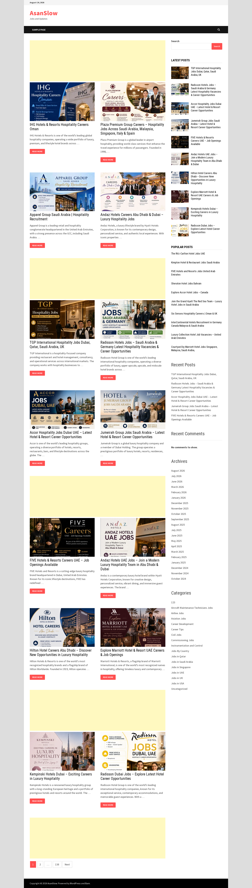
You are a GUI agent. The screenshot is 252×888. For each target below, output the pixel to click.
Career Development (182, 624)
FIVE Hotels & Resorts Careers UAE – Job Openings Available (206, 141)
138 (57, 864)
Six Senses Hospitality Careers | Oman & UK (194, 313)
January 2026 (178, 497)
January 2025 (178, 562)
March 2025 (177, 551)
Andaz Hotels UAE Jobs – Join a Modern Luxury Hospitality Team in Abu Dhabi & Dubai (129, 564)
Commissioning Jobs (182, 640)
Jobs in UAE (177, 672)
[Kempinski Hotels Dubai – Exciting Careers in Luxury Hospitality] (180, 209)
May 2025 (176, 541)
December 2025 (179, 503)
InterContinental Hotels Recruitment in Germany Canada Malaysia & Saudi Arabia (196, 324)
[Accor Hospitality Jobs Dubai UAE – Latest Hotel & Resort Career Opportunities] (180, 104)
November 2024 (179, 573)
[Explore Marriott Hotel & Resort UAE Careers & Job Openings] (180, 192)
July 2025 (176, 530)
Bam (87, 883)
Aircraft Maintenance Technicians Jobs (192, 607)
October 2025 (178, 514)
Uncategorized (179, 688)
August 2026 (178, 470)
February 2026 (179, 492)
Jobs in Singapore (180, 667)
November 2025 (179, 508)
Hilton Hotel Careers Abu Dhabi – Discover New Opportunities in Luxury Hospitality (61, 652)
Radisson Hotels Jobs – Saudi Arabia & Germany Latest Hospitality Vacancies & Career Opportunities (129, 346)
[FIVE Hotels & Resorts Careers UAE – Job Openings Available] (180, 138)
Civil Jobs (176, 634)
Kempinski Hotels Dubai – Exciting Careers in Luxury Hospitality (204, 212)
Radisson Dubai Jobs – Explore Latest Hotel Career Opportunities (205, 229)
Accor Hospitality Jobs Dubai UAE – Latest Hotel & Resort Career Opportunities (61, 434)
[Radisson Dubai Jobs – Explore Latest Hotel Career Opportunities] (180, 226)
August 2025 (178, 524)
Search (175, 41)
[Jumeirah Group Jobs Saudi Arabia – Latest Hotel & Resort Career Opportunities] (180, 121)
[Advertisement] (97, 60)
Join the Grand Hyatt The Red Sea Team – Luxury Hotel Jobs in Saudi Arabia (196, 303)
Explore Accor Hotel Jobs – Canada (189, 292)
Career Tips (177, 629)
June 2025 (176, 535)
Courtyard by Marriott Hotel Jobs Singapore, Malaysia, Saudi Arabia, (194, 348)
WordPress (75, 883)
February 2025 (179, 557)
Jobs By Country (180, 651)
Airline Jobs (177, 613)
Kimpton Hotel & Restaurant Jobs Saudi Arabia (195, 262)
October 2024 (178, 578)
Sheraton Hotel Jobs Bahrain (186, 283)
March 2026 (177, 487)
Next (67, 864)
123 (173, 602)
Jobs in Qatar (178, 656)
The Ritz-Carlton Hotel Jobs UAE (188, 253)
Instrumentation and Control (187, 645)
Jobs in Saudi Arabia (182, 661)
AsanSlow (44, 13)
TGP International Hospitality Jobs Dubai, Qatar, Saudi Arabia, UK (60, 344)
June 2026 (176, 481)
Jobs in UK (177, 678)
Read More (38, 151)
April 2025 (176, 546)
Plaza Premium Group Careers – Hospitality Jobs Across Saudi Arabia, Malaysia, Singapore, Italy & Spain (132, 128)
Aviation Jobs (178, 618)
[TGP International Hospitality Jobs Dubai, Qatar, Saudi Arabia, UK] (180, 68)
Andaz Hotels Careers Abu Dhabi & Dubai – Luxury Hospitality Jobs (131, 217)
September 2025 (180, 519)
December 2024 (179, 568)
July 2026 (176, 476)
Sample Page (39, 29)
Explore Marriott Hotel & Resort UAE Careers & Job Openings (204, 195)
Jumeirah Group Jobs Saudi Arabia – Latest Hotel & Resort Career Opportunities (132, 434)
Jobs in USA (177, 683)
